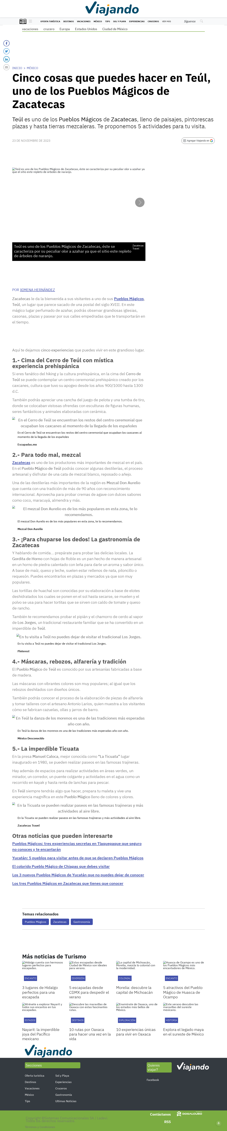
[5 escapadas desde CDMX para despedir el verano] (90, 972)
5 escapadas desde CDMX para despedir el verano (89, 992)
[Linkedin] (6, 59)
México (98, 21)
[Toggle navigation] (29, 21)
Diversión (78, 978)
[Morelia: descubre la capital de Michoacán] (137, 972)
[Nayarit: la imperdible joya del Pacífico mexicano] (43, 1014)
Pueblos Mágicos (129, 298)
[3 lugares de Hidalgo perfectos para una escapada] (43, 972)
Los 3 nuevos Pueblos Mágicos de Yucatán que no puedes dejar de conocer (78, 874)
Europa (65, 29)
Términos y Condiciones (40, 1127)
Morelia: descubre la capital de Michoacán (134, 990)
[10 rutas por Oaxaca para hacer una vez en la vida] (90, 1014)
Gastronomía (81, 922)
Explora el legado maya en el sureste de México (183, 1032)
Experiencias (137, 21)
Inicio (17, 68)
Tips (107, 21)
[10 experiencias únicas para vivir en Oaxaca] (137, 1014)
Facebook (153, 1080)
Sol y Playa (119, 21)
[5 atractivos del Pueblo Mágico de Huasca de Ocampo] (184, 972)
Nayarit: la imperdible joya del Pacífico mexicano (40, 1034)
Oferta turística (50, 21)
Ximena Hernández (37, 289)
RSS (167, 1121)
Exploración (127, 1020)
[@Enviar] (6, 67)
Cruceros (153, 21)
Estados (30, 1020)
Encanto (30, 978)
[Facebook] (6, 43)
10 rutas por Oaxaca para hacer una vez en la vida (90, 1034)
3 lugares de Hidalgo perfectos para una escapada (40, 992)
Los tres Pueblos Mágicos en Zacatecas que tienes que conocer (67, 883)
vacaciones (30, 29)
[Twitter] (6, 51)
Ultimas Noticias (65, 1101)
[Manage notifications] (219, 1123)
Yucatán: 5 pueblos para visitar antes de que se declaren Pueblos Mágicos (77, 857)
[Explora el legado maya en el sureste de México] (184, 1014)
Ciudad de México (115, 29)
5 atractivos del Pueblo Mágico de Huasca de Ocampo (183, 992)
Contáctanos (160, 1114)
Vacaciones (83, 21)
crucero (48, 29)
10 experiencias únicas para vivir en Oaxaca (136, 1032)
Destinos (68, 21)
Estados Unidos (86, 29)
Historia (171, 1020)
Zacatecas (21, 462)
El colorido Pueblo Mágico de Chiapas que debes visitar (61, 866)
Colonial (125, 978)
